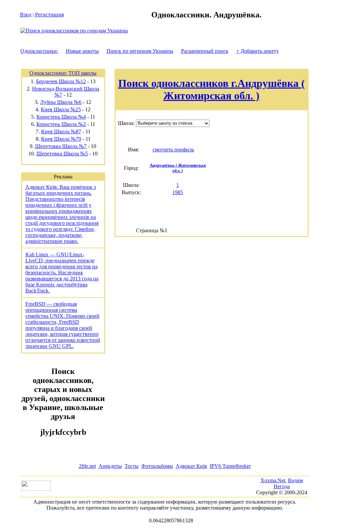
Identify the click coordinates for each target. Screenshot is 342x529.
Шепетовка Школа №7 (61, 146)
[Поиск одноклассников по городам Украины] (74, 30)
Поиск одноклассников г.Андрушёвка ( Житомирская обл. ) (211, 89)
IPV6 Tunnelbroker (230, 466)
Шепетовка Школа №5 (62, 153)
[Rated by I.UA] (36, 489)
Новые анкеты (82, 51)
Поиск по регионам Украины (140, 51)
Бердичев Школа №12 (61, 81)
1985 (177, 192)
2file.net (87, 466)
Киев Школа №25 (61, 109)
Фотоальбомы (157, 466)
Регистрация (49, 14)
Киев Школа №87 (61, 131)
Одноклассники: (39, 51)
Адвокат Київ (191, 466)
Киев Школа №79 (61, 139)
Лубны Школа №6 (60, 102)
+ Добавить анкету (257, 51)
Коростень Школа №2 (61, 124)
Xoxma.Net (273, 480)
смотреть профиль (173, 149)
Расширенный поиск (204, 51)
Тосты (132, 466)
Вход (25, 14)
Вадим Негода (288, 483)
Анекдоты (110, 466)
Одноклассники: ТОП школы (63, 73)
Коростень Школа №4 (61, 117)
